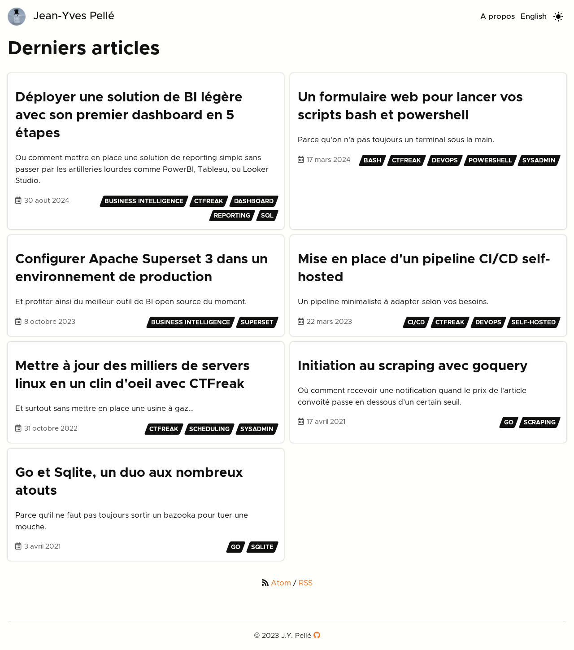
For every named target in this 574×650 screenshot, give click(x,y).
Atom (281, 583)
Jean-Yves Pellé (73, 16)
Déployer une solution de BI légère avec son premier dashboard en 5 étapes (129, 115)
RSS (306, 583)
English (534, 16)
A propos (497, 16)
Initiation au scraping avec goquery (413, 366)
